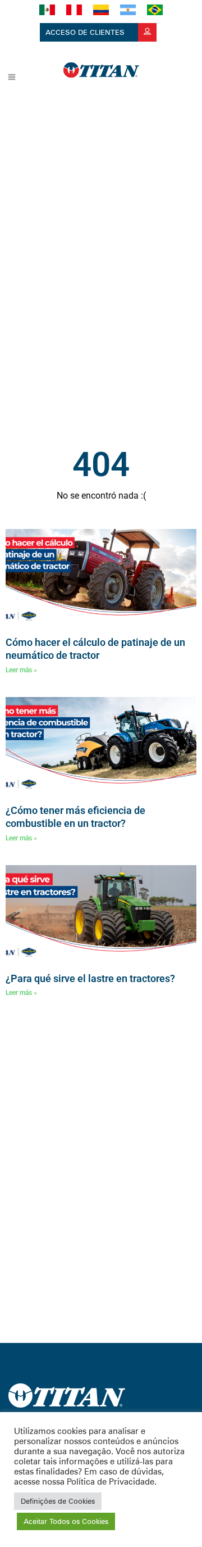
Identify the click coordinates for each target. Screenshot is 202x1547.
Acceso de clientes (86, 32)
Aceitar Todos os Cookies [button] (66, 1521)
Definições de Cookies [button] (58, 1500)
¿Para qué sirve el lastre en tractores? (90, 978)
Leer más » (21, 670)
